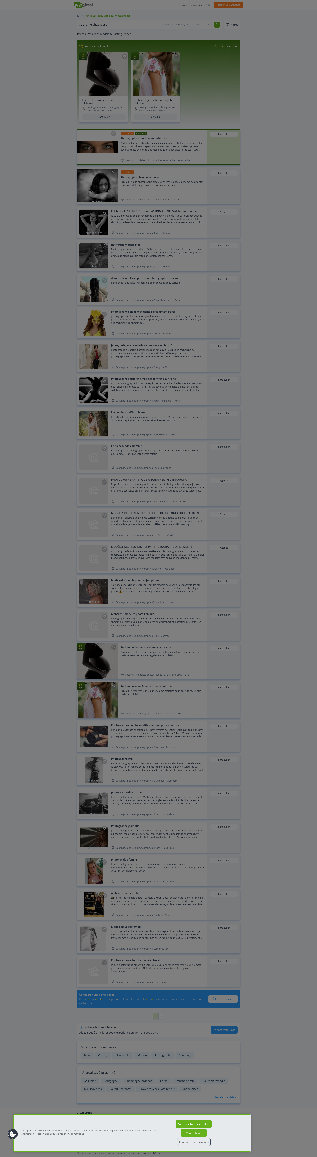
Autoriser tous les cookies (194, 1124)
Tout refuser (194, 1133)
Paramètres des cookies (194, 1142)
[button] (12, 1134)
